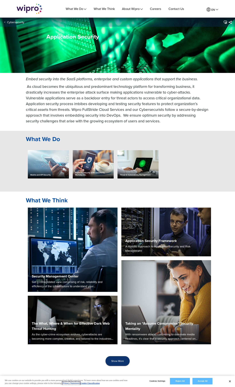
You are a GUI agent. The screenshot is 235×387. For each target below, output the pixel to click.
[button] (225, 22)
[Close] (229, 381)
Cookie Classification (90, 383)
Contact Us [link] (176, 8)
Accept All (202, 381)
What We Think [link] (104, 8)
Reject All (180, 381)
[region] (117, 381)
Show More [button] (117, 361)
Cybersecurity (15, 22)
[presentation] (118, 361)
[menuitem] (212, 9)
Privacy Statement (71, 383)
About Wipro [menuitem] (131, 8)
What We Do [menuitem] (74, 8)
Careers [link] (155, 8)
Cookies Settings (157, 381)
